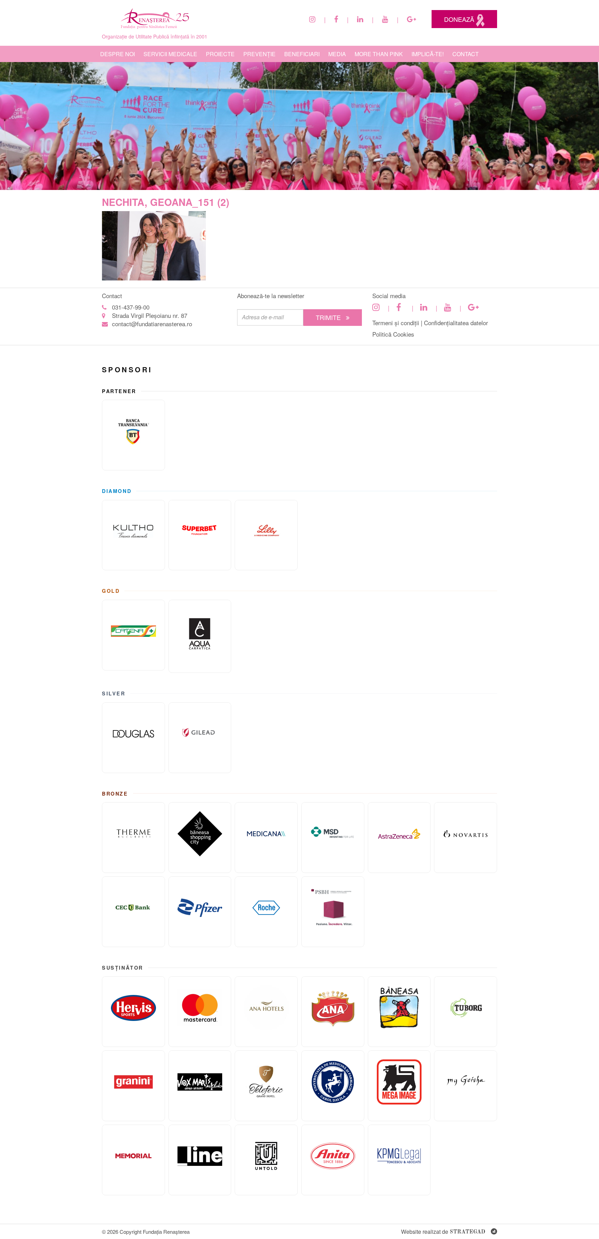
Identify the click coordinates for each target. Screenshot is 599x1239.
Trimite (329, 317)
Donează (460, 19)
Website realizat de (443, 1232)
